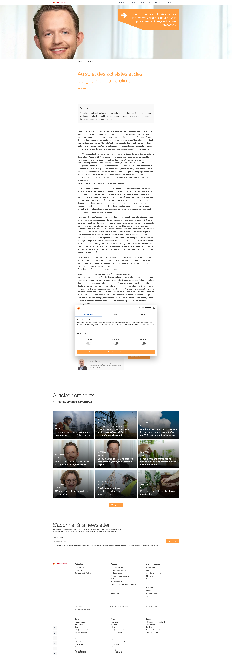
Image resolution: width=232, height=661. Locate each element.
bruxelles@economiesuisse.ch (156, 630)
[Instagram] (55, 628)
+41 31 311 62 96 (116, 632)
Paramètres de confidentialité (119, 606)
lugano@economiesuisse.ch (120, 650)
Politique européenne (118, 579)
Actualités (122, 2)
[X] (55, 633)
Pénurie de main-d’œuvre (120, 576)
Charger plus (116, 505)
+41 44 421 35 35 (81, 632)
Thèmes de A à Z (117, 567)
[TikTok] (55, 638)
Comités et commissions (155, 573)
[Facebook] (55, 648)
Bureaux (149, 591)
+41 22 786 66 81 (81, 652)
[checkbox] (53, 545)
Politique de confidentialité (83, 609)
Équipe (148, 570)
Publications (79, 567)
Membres (149, 576)
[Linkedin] (55, 643)
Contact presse (152, 593)
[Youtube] (55, 653)
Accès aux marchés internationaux (123, 584)
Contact (157, 2)
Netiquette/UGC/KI (151, 606)
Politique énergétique (118, 570)
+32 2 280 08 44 (152, 632)
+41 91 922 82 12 (116, 652)
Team (148, 596)
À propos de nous (145, 2)
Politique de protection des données (139, 546)
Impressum (154, 546)
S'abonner (172, 541)
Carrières (149, 579)
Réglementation (116, 582)
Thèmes (132, 2)
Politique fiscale (116, 573)
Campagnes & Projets (83, 573)
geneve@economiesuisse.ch (84, 650)
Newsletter (115, 593)
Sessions (78, 570)
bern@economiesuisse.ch (119, 630)
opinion (90, 61)
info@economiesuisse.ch (83, 630)
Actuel (80, 61)
